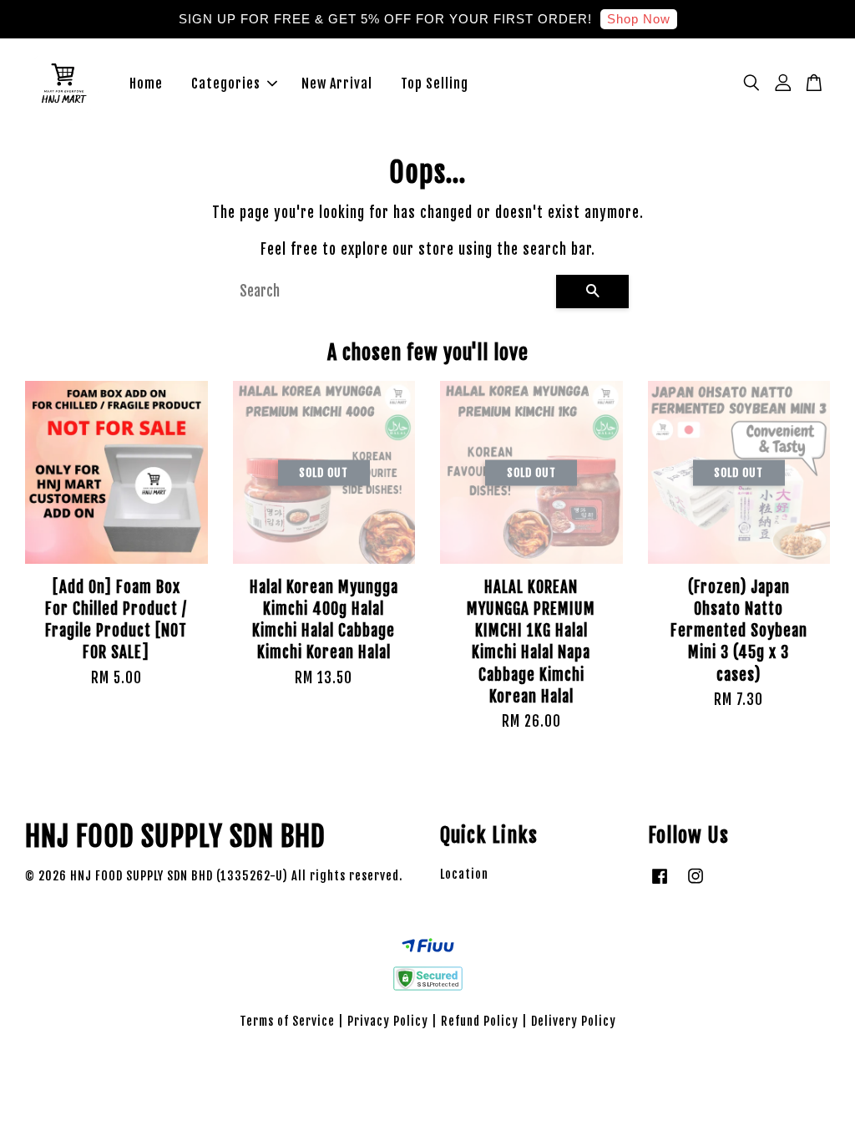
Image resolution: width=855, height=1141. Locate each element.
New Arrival (336, 83)
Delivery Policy (573, 1021)
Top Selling (434, 83)
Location (464, 874)
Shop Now (638, 19)
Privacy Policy (387, 1021)
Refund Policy (480, 1021)
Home (146, 83)
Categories (226, 83)
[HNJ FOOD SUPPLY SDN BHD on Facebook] (659, 883)
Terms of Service (287, 1021)
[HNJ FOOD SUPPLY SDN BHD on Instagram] (695, 883)
